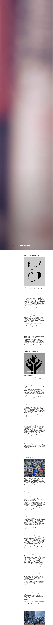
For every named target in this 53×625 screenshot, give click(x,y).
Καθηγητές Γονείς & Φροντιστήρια (31, 255)
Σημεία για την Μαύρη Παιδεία (30, 351)
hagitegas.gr (25, 245)
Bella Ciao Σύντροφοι (28, 492)
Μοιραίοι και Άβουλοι (28, 457)
